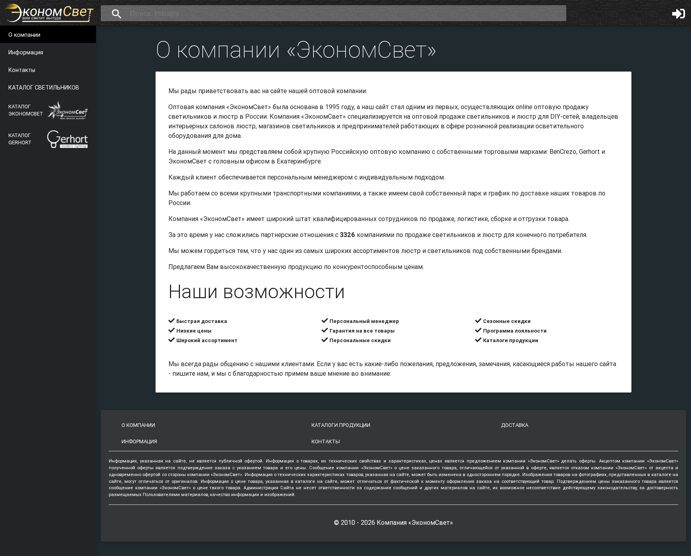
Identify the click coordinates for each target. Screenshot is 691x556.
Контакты (21, 70)
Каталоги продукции (341, 425)
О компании (24, 34)
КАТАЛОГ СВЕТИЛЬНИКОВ (43, 87)
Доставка (514, 425)
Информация (25, 52)
